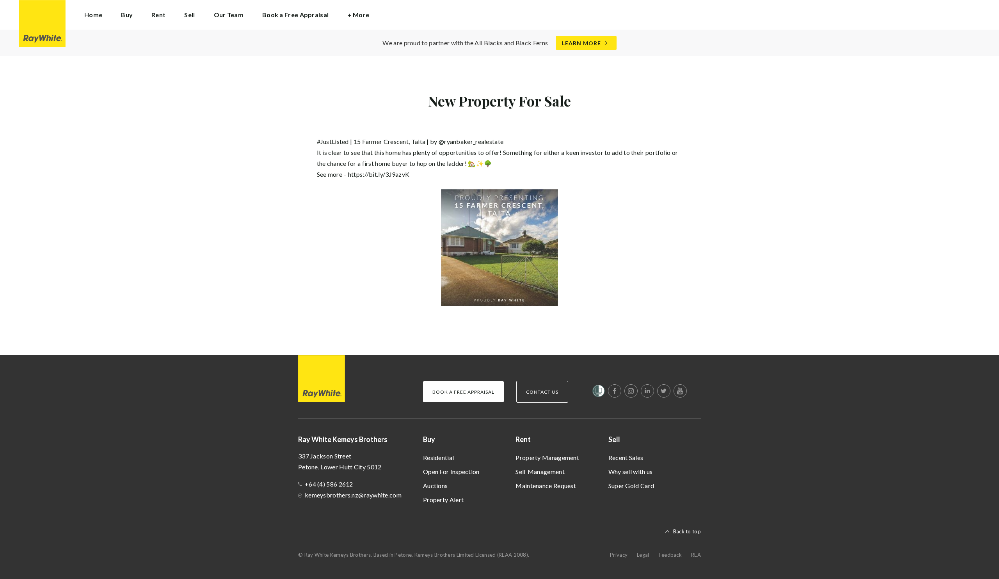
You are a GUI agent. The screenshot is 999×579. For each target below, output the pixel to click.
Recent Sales (625, 457)
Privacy (618, 555)
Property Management (547, 457)
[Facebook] (614, 391)
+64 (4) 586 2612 (329, 484)
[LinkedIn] (647, 391)
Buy (429, 439)
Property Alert (443, 499)
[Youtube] (680, 391)
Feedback (670, 555)
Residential (438, 457)
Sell (614, 439)
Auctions (435, 485)
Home (93, 14)
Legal (643, 555)
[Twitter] (663, 391)
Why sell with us (630, 471)
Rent (523, 439)
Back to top (687, 531)
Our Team (229, 14)
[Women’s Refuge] (598, 392)
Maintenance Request (545, 485)
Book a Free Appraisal (295, 14)
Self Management (540, 471)
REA (696, 555)
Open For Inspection (451, 471)
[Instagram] (631, 391)
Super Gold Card (631, 485)
